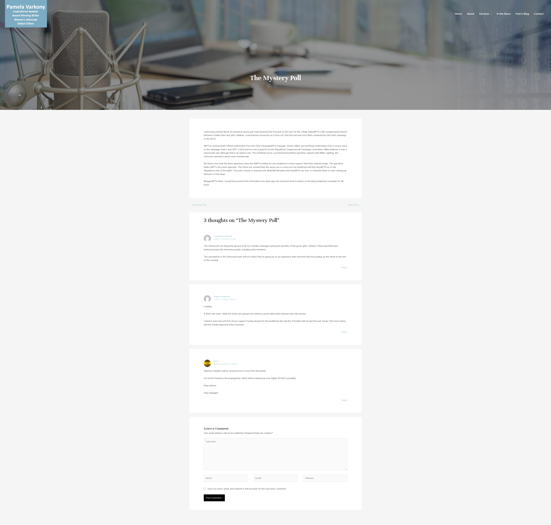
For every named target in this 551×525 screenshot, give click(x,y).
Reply (344, 267)
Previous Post (198, 204)
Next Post (354, 204)
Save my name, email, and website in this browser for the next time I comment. (247, 488)
